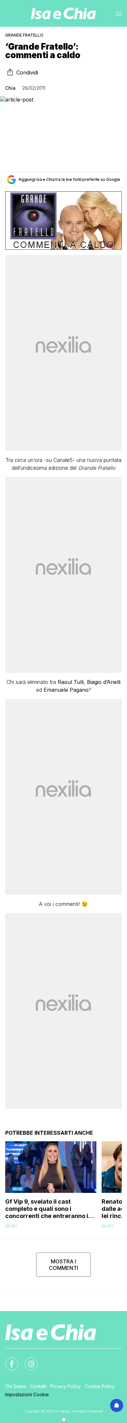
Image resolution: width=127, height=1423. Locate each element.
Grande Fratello (24, 35)
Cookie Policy (100, 1386)
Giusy (11, 1226)
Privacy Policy (65, 1386)
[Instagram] (27, 1360)
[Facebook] (7, 1360)
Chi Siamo (15, 1386)
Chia (10, 88)
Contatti (38, 1386)
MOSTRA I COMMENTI (63, 1264)
